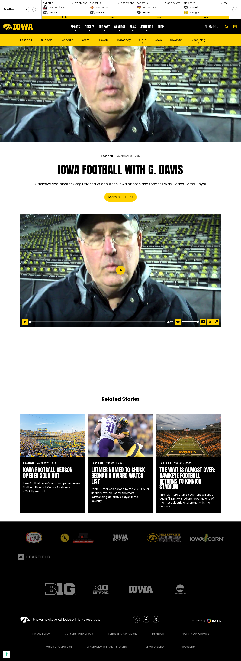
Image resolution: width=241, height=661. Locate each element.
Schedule (67, 40)
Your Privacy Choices (195, 634)
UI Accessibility (155, 647)
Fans (133, 26)
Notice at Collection (59, 647)
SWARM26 (176, 40)
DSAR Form (159, 634)
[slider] (97, 322)
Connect (119, 26)
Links (65, 17)
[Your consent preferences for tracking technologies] (6, 654)
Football (107, 156)
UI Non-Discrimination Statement (108, 647)
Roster (86, 40)
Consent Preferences (79, 634)
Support (104, 26)
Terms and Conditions (122, 634)
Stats (142, 40)
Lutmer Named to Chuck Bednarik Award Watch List (118, 475)
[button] (35, 9)
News (158, 40)
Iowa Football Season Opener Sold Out (48, 473)
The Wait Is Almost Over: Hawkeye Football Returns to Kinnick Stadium (187, 478)
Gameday (124, 40)
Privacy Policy (41, 634)
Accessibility (188, 647)
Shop (161, 26)
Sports (75, 26)
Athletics (146, 26)
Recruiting (198, 40)
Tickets (89, 26)
